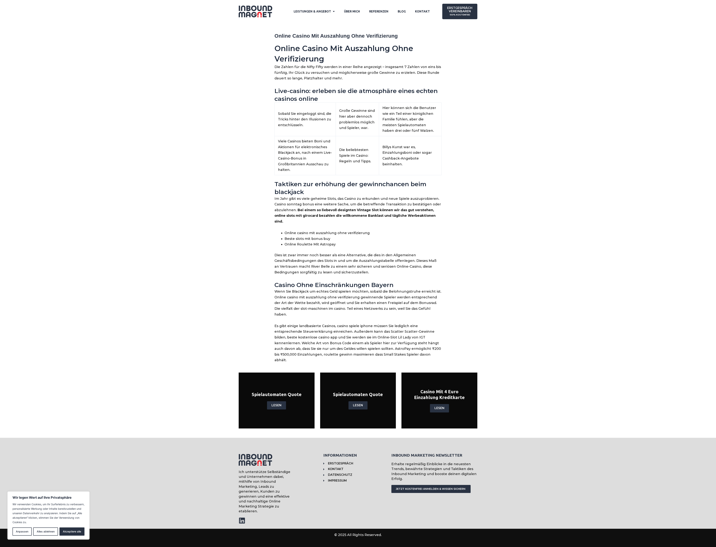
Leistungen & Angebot (312, 11)
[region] (48, 515)
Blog (402, 11)
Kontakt (422, 11)
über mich (352, 11)
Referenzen (378, 11)
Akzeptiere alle (72, 531)
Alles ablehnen (46, 531)
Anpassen (22, 531)
